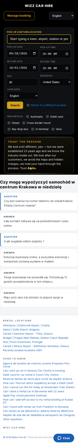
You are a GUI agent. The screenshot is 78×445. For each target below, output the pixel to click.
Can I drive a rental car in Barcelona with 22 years (33, 391)
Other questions (12, 419)
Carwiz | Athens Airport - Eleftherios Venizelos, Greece (36, 346)
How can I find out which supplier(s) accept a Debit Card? (38, 383)
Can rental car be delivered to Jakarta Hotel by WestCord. (38, 410)
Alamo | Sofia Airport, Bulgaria (21, 329)
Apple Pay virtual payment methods (25, 395)
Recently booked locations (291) (22, 350)
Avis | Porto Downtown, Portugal (22, 341)
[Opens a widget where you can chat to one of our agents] (63, 438)
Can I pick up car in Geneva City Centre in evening (34, 370)
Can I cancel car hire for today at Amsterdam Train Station (39, 387)
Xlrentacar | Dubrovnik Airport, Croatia (26, 325)
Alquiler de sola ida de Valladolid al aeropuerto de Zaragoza (39, 415)
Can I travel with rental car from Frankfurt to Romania (36, 406)
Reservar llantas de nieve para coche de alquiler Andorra (37, 378)
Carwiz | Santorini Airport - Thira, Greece (28, 333)
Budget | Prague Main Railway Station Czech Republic (36, 337)
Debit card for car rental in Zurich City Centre (30, 374)
